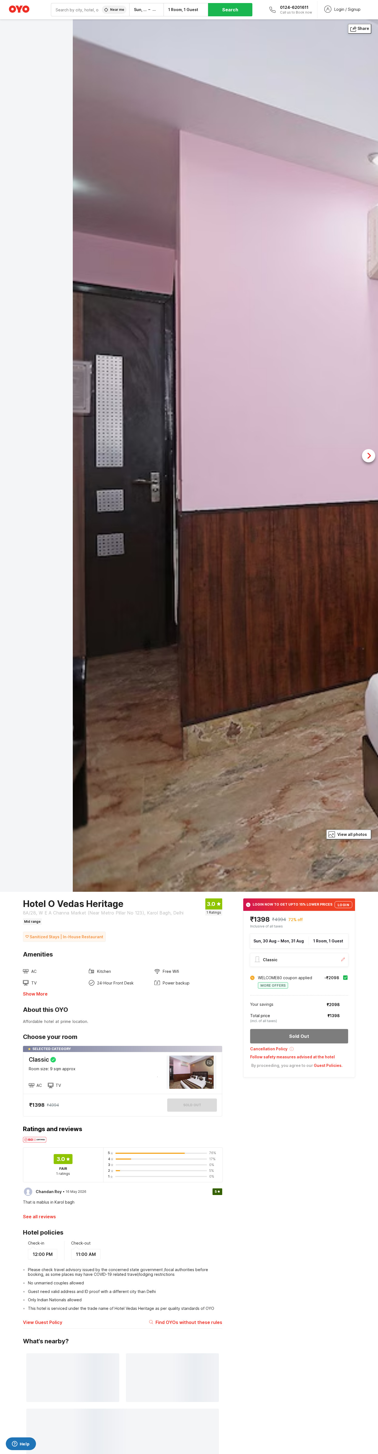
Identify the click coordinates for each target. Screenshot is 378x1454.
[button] (299, 1051)
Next (368, 455)
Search (230, 9)
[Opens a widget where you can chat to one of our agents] (21, 1444)
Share (363, 28)
